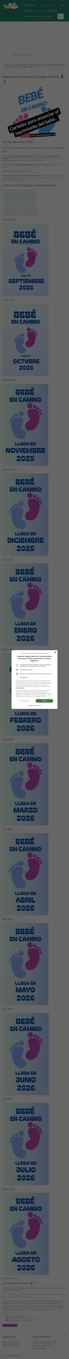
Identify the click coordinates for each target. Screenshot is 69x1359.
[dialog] (35, 679)
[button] (34, 677)
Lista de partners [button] (20, 688)
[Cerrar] (55, 652)
